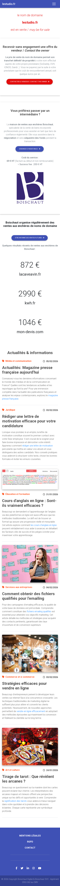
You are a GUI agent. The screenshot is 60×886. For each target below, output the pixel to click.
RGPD (30, 841)
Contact (30, 847)
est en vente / (30, 29)
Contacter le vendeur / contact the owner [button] (28, 82)
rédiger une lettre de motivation (37, 445)
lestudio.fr (30, 22)
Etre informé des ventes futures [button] (28, 238)
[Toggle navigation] (54, 4)
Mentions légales (30, 835)
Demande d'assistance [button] (28, 149)
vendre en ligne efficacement (31, 711)
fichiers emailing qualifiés (39, 611)
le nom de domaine (30, 15)
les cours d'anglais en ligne (44, 525)
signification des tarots (15, 801)
